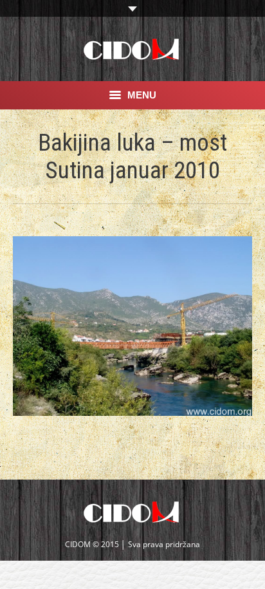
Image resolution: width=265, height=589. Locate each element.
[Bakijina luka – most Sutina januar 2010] (132, 326)
